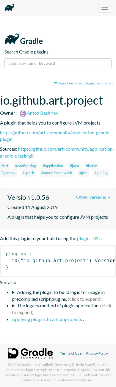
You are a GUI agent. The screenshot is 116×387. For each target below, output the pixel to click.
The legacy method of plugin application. (58, 305)
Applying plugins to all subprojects (47, 319)
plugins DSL (89, 238)
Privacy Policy (97, 353)
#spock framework (56, 172)
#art (4, 165)
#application (53, 165)
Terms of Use (70, 353)
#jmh (83, 172)
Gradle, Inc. (29, 364)
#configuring (25, 165)
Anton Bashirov (42, 113)
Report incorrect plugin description (85, 83)
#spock (28, 172)
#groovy (8, 172)
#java (74, 165)
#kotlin (91, 165)
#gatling (101, 172)
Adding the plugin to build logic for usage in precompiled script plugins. (58, 295)
